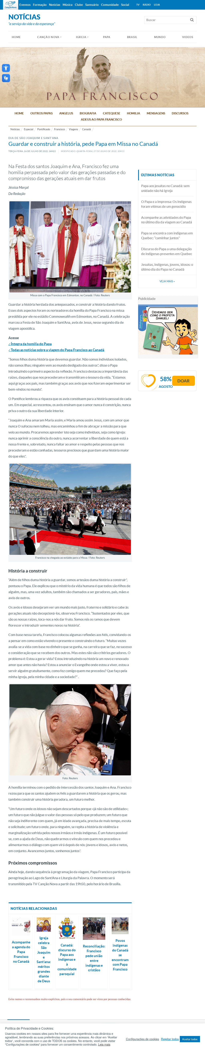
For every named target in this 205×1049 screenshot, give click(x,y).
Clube (79, 4)
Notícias (15, 129)
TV (138, 4)
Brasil (132, 37)
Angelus (66, 113)
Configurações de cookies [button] (142, 1039)
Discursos (180, 113)
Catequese (111, 113)
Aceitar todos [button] (190, 1039)
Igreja (81, 37)
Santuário (92, 4)
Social (125, 4)
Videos (187, 37)
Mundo (160, 37)
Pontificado (43, 129)
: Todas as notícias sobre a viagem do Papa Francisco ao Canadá (56, 350)
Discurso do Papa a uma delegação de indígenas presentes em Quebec (166, 251)
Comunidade (110, 4)
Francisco (59, 129)
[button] (6, 68)
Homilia (133, 113)
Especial (28, 129)
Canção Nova (48, 37)
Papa (107, 37)
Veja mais (167, 281)
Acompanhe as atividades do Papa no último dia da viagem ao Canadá (166, 220)
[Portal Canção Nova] (10, 5)
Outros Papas (41, 113)
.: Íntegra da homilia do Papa (30, 344)
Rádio (147, 4)
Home (19, 113)
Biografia (88, 113)
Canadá (86, 129)
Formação (40, 4)
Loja (157, 4)
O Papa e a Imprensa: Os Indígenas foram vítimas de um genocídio (166, 204)
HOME (16, 37)
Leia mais (104, 1044)
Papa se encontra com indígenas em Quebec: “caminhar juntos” (167, 235)
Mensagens (156, 113)
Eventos (25, 4)
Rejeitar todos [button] (170, 1039)
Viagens (73, 129)
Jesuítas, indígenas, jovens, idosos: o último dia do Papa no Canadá (167, 267)
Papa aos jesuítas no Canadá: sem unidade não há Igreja (165, 188)
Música (67, 4)
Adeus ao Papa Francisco (101, 119)
